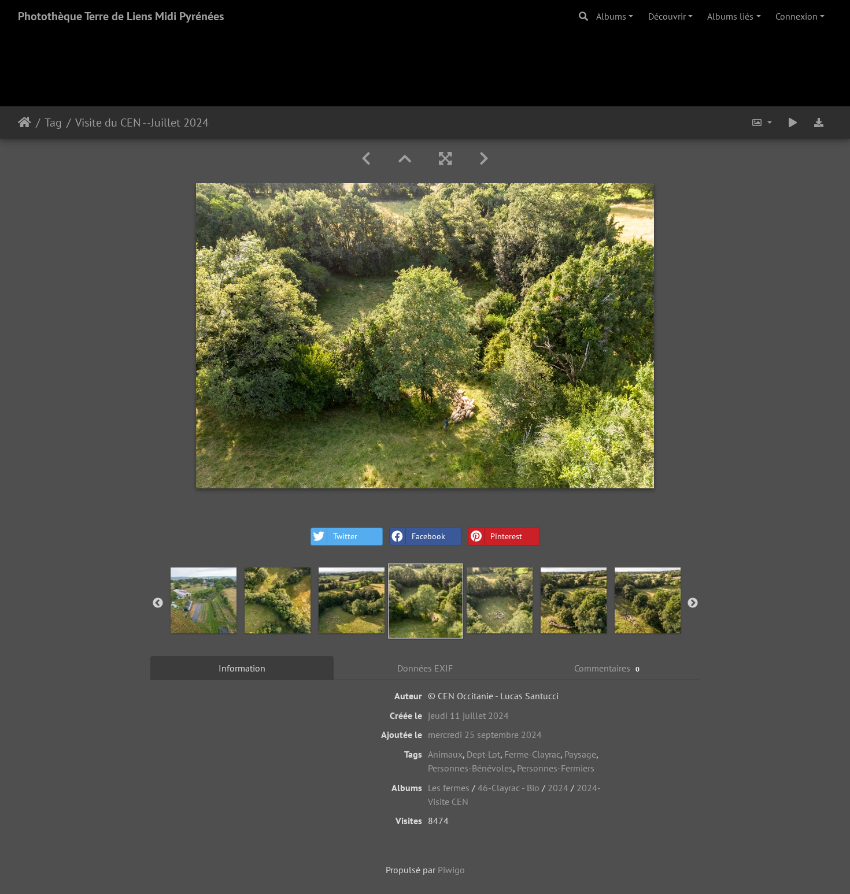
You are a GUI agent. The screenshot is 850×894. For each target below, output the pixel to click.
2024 (558, 787)
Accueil (24, 122)
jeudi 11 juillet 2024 (468, 715)
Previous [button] (158, 603)
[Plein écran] (445, 158)
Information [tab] (242, 668)
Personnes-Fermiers (555, 768)
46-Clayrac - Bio (508, 787)
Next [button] (693, 603)
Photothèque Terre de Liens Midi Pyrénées (121, 16)
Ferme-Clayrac (532, 754)
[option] (204, 600)
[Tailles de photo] (761, 122)
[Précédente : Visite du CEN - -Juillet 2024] (366, 158)
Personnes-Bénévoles (470, 768)
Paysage (580, 754)
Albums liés (730, 16)
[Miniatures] (405, 158)
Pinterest (506, 536)
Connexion (796, 16)
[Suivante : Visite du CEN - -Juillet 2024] (483, 158)
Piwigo (451, 870)
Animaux (445, 754)
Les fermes (449, 787)
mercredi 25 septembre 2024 (485, 734)
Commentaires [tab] (607, 668)
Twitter (345, 536)
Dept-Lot (483, 754)
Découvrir (667, 16)
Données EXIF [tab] (425, 668)
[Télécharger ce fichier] (818, 122)
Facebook (428, 536)
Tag (53, 122)
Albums (611, 16)
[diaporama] (792, 122)
